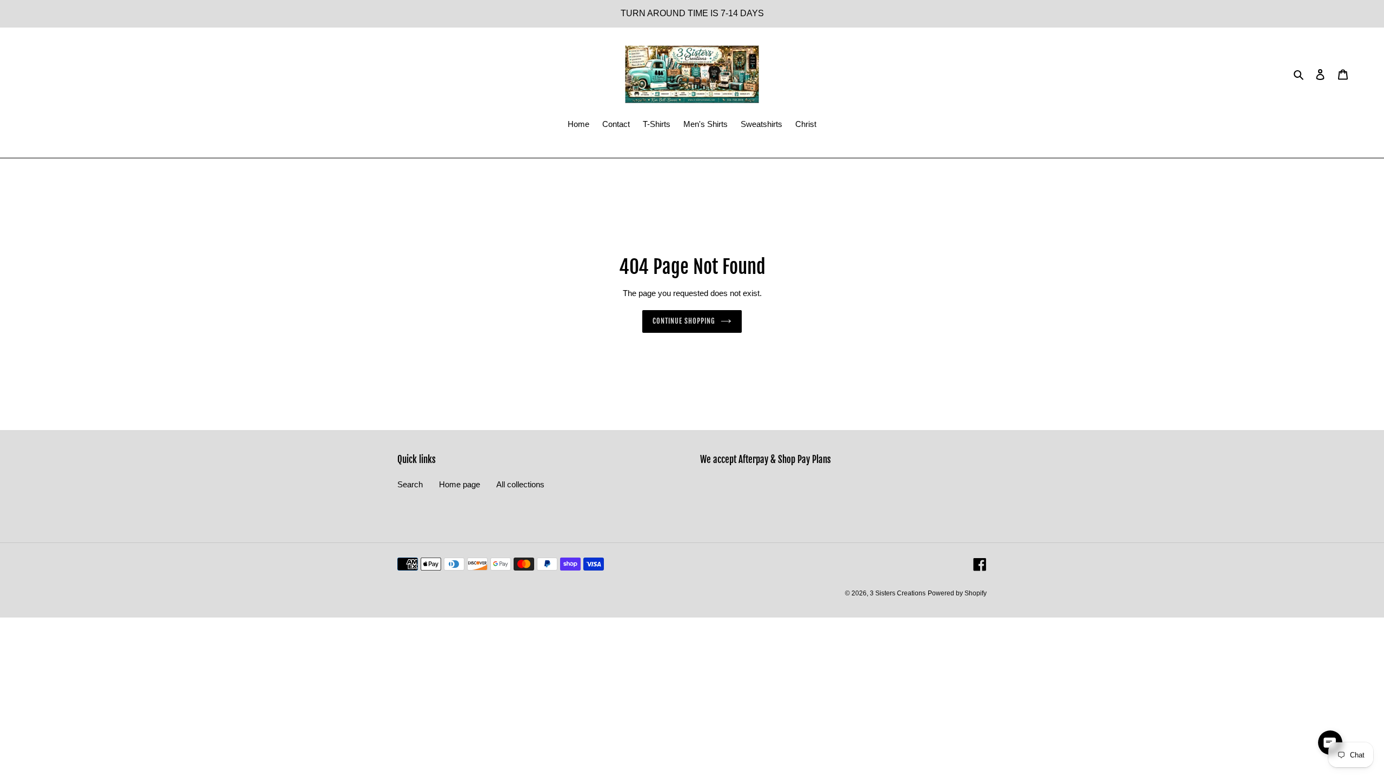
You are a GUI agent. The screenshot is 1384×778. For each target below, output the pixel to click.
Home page (459, 484)
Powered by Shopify (957, 593)
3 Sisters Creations (898, 593)
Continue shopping (684, 321)
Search (410, 484)
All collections (520, 484)
